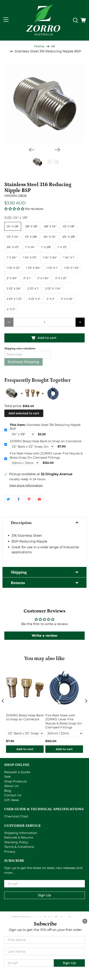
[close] (85, 921)
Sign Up (69, 963)
